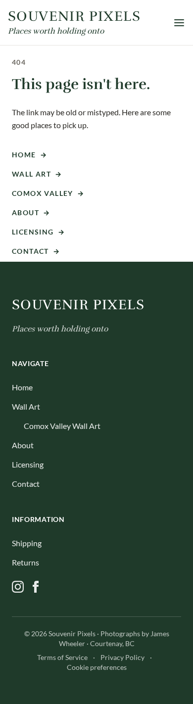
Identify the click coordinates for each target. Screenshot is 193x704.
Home (29, 154)
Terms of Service (62, 657)
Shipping (27, 543)
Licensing (38, 232)
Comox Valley (48, 193)
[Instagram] (18, 587)
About (31, 212)
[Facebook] (36, 587)
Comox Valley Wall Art (62, 425)
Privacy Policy (122, 657)
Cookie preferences (97, 667)
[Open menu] (179, 23)
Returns (25, 562)
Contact (36, 251)
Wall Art (37, 174)
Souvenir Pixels (78, 304)
